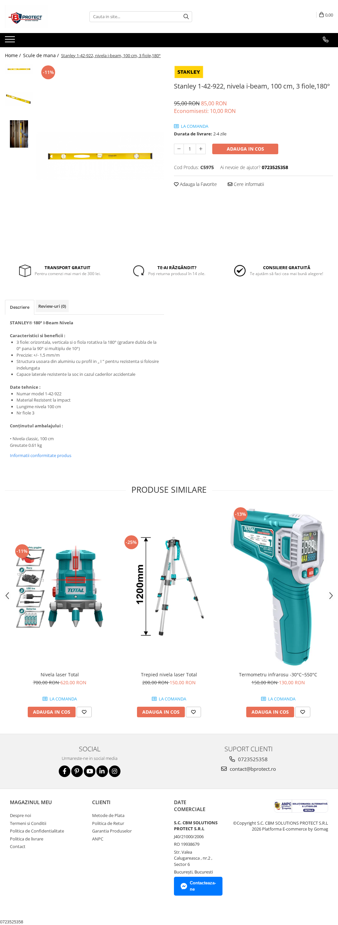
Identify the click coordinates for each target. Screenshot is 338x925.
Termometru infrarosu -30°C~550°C (278, 674)
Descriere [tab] (19, 307)
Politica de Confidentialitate (37, 831)
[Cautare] (186, 16)
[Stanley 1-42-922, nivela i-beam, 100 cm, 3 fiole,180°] (100, 156)
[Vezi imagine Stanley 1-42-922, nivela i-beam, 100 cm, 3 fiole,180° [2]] (19, 134)
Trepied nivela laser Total (169, 674)
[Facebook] (64, 771)
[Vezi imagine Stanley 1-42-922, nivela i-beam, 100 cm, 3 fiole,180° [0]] (19, 69)
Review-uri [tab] (52, 306)
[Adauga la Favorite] (84, 712)
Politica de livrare (26, 839)
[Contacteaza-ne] (325, 39)
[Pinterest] (77, 771)
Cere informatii (248, 184)
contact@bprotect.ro (252, 768)
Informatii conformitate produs (40, 455)
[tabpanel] (100, 156)
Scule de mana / (41, 55)
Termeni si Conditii (28, 823)
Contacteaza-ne (203, 886)
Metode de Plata (108, 815)
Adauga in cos (245, 149)
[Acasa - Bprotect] (38, 16)
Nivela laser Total (60, 674)
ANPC (97, 839)
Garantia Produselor (112, 831)
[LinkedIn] (102, 771)
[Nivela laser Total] (59, 587)
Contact (17, 846)
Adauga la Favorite (198, 184)
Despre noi (20, 815)
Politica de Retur (108, 823)
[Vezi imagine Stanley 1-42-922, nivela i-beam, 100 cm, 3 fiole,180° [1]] (19, 99)
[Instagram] (114, 771)
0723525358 (252, 759)
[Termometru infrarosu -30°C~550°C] (278, 587)
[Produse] (11, 41)
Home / (13, 55)
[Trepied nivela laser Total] (169, 587)
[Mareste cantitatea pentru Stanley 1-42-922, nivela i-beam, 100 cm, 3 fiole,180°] (201, 149)
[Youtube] (89, 771)
